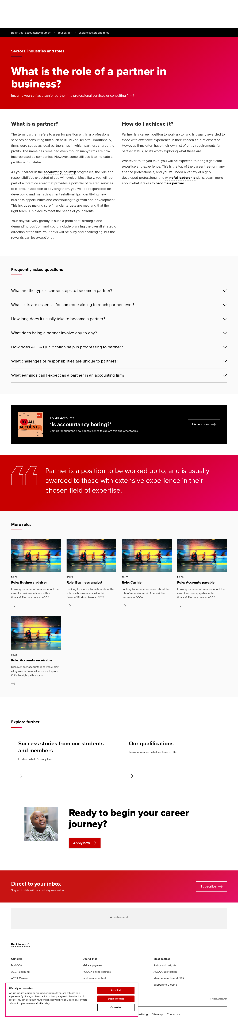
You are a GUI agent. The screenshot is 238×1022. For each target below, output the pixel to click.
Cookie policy (43, 1003)
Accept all (116, 990)
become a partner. (171, 183)
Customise (115, 1007)
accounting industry (60, 172)
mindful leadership (180, 178)
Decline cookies (116, 998)
